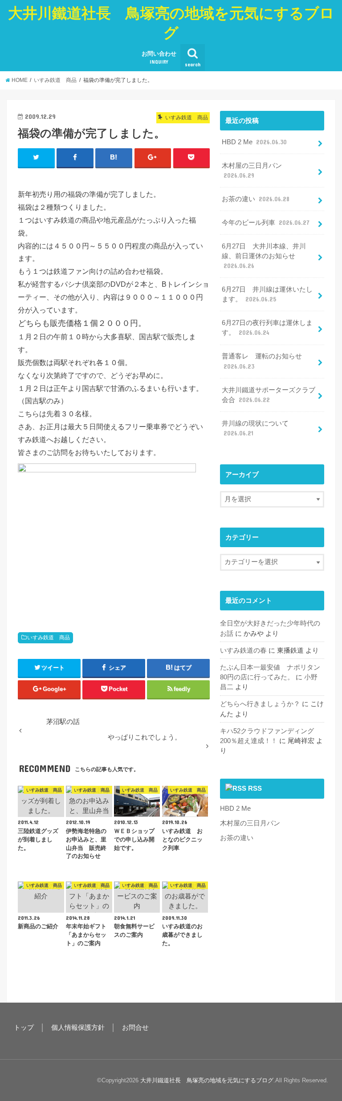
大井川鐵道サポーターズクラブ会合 (268, 394)
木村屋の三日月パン (252, 170)
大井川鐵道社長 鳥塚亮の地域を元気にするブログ (171, 23)
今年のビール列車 (265, 222)
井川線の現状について (255, 428)
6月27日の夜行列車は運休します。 (267, 327)
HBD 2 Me (254, 142)
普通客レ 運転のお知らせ (262, 361)
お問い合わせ (159, 57)
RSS (255, 788)
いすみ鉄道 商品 (48, 637)
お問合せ (135, 1027)
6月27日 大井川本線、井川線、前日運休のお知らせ (264, 256)
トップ (24, 1027)
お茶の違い (255, 199)
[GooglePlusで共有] (152, 157)
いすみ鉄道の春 (243, 650)
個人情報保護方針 (78, 1027)
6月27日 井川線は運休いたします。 (267, 294)
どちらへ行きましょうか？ (260, 703)
